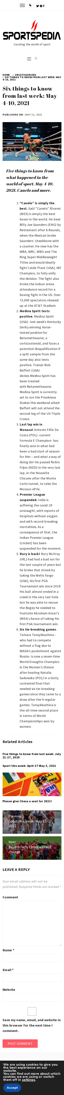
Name (8, 950)
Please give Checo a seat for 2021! (27, 801)
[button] (30, 5)
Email (8, 970)
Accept (12, 1087)
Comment (10, 897)
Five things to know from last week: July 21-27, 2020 (32, 755)
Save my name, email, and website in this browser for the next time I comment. (32, 1025)
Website (9, 989)
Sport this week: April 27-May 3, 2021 (29, 766)
